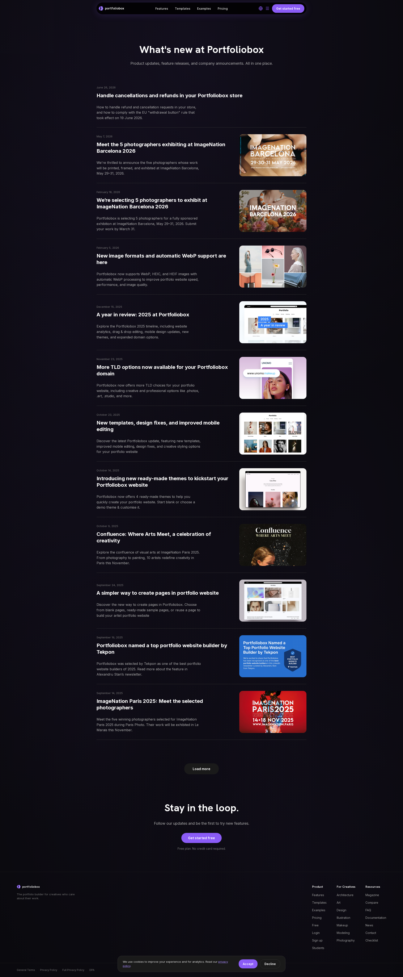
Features (161, 8)
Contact (370, 933)
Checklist (371, 940)
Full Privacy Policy (73, 970)
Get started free (201, 838)
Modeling (343, 933)
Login (316, 933)
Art (338, 902)
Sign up (317, 940)
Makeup (342, 925)
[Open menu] (267, 8)
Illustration (343, 917)
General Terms (26, 970)
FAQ (368, 910)
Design (341, 910)
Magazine (372, 895)
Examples (204, 8)
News (369, 925)
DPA (91, 970)
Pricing (223, 8)
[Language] (261, 8)
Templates (182, 8)
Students (318, 948)
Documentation (375, 917)
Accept (248, 964)
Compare (371, 902)
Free (315, 925)
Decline (270, 964)
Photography (346, 940)
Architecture (345, 895)
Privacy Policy (48, 970)
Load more (201, 769)
